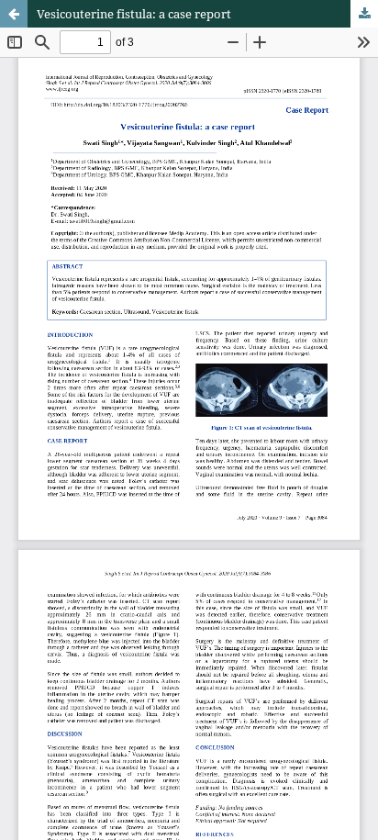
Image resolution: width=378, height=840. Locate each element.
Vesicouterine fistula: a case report (134, 14)
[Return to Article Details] (14, 14)
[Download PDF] (364, 14)
